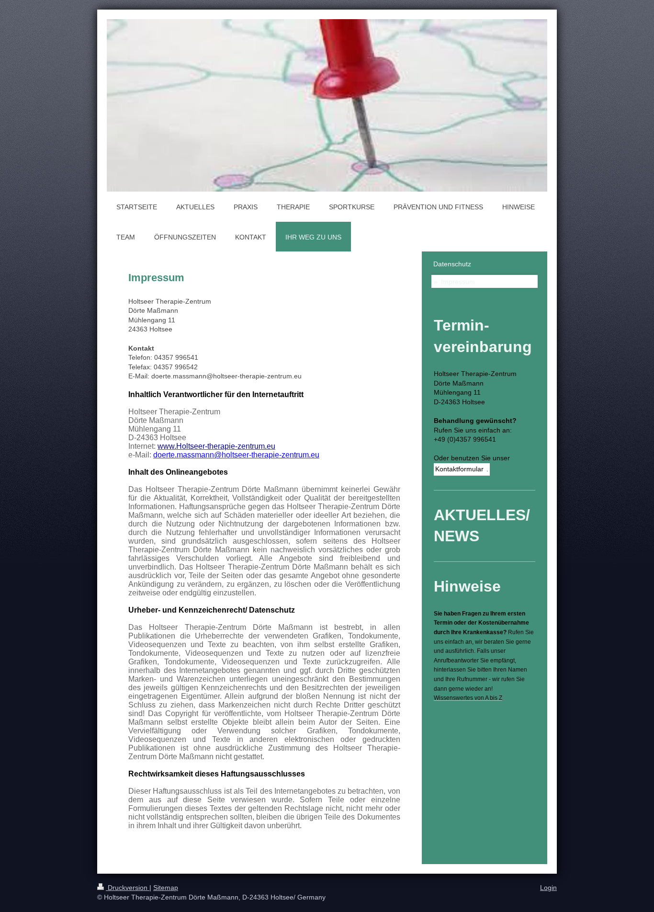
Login (548, 887)
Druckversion (127, 887)
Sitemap (165, 887)
